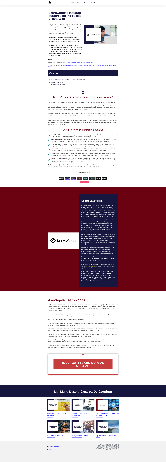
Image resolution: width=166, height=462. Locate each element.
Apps (72, 2)
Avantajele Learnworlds (58, 84)
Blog (78, 2)
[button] (119, 2)
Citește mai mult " (50, 417)
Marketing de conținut (80, 62)
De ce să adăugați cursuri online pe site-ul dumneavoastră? (68, 79)
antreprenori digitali (92, 266)
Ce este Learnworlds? (57, 82)
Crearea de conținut (71, 62)
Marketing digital (89, 62)
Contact (85, 2)
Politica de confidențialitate (54, 446)
